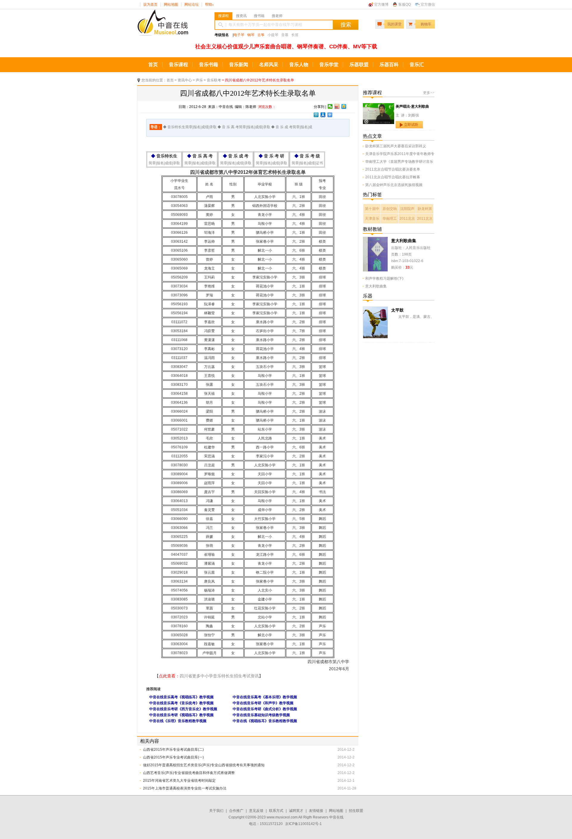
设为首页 (150, 4)
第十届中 (372, 209)
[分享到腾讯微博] (316, 114)
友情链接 (316, 811)
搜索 (346, 25)
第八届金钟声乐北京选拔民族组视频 (393, 185)
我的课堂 (394, 24)
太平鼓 (397, 310)
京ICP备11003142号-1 (303, 824)
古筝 (261, 35)
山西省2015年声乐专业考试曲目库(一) (173, 757)
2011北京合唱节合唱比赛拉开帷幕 (392, 177)
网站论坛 (191, 4)
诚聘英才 (296, 811)
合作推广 (236, 811)
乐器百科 (389, 64)
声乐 (199, 80)
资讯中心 (185, 80)
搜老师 (277, 16)
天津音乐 (372, 218)
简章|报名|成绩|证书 (307, 163)
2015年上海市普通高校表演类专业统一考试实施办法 (184, 788)
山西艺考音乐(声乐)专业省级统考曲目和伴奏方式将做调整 (189, 773)
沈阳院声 (407, 209)
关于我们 (216, 811)
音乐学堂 (328, 64)
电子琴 (239, 35)
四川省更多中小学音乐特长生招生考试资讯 (219, 676)
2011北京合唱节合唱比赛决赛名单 (392, 169)
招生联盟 (356, 811)
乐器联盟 (359, 64)
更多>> (428, 93)
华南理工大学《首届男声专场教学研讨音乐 (399, 162)
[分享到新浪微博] (337, 106)
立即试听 (411, 125)
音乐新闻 (238, 64)
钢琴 (250, 35)
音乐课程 (178, 64)
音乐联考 (214, 80)
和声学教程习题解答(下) (384, 278)
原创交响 (390, 209)
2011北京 (407, 218)
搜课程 (223, 16)
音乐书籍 (208, 64)
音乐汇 (417, 64)
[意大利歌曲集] (375, 240)
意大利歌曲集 (403, 240)
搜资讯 (241, 16)
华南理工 (390, 218)
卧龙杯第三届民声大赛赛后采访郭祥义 (395, 146)
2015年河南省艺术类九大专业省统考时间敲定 (179, 780)
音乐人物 (298, 64)
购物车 (426, 24)
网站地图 (171, 4)
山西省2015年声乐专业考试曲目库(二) (173, 749)
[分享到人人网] (323, 114)
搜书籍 (259, 16)
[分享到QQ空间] (343, 106)
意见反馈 (256, 811)
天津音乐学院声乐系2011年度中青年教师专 (399, 154)
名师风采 (268, 64)
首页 (153, 64)
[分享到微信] (330, 106)
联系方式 (276, 811)
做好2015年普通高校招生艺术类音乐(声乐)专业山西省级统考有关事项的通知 (204, 765)
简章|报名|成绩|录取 (164, 163)
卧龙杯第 (425, 209)
